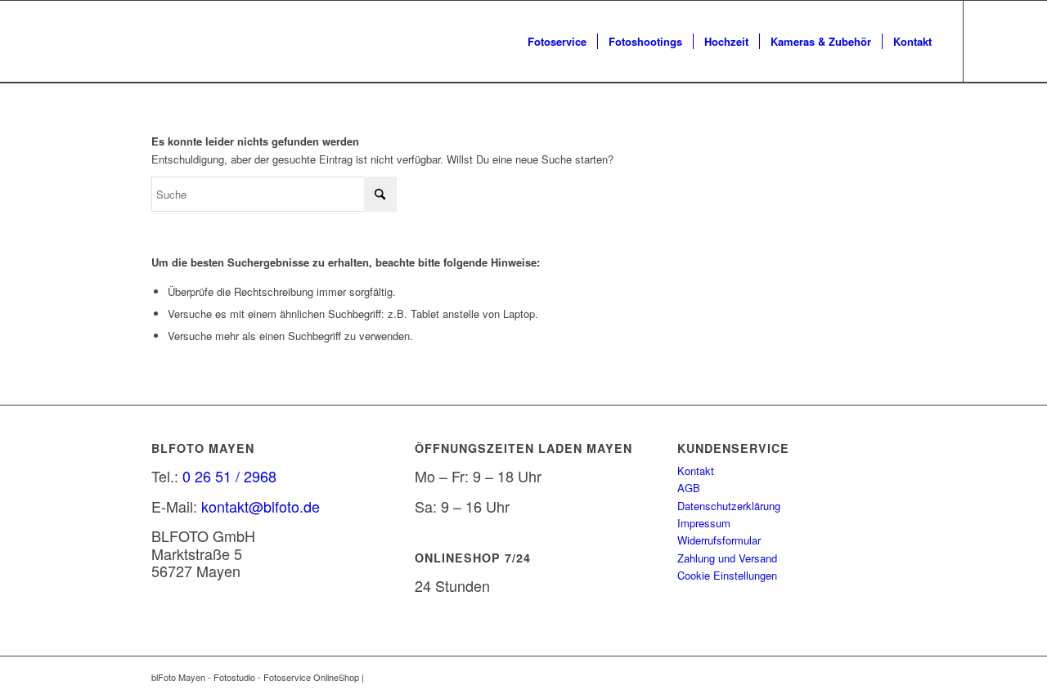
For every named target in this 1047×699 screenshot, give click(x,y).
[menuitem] (557, 42)
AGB (688, 487)
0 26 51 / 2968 (229, 475)
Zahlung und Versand (727, 558)
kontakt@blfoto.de (260, 506)
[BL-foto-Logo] (22, 42)
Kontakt (695, 470)
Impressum (703, 523)
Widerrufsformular (719, 540)
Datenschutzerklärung (728, 505)
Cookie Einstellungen (727, 575)
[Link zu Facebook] (989, 41)
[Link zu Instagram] (1013, 41)
